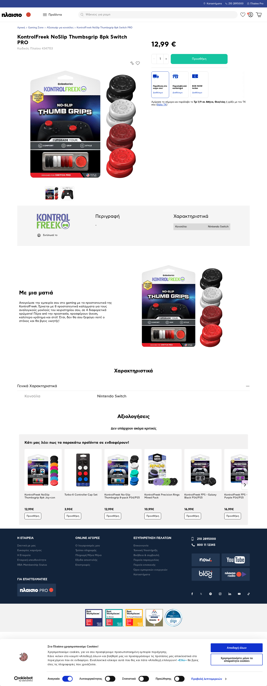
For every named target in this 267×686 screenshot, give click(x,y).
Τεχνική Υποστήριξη (145, 550)
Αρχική (21, 28)
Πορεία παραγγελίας (146, 560)
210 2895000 (206, 538)
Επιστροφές (82, 565)
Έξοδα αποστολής (86, 560)
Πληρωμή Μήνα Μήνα (88, 555)
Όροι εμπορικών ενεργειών (150, 570)
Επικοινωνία (141, 545)
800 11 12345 (206, 544)
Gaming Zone (36, 28)
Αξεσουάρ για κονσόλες (60, 28)
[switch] (110, 679)
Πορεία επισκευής (145, 565)
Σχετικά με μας (26, 545)
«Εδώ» (182, 660)
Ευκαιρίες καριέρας (29, 550)
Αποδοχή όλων (236, 647)
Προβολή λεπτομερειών (206, 678)
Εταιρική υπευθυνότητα (31, 560)
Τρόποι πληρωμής (86, 550)
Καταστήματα (214, 4)
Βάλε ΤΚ (162, 105)
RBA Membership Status (32, 565)
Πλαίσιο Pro (256, 4)
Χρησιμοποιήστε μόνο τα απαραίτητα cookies (237, 659)
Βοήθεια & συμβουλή (146, 555)
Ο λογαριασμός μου (87, 545)
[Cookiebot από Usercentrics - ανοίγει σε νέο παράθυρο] (23, 679)
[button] (22, 484)
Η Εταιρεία (24, 555)
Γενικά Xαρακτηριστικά (133, 386)
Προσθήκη (199, 58)
